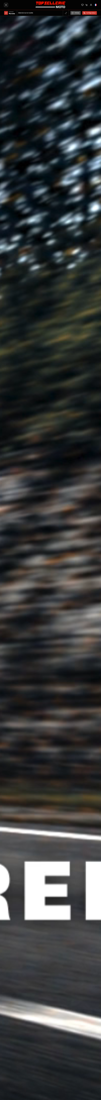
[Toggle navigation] (6, 5)
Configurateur (91, 13)
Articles (77, 13)
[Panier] (86, 5)
